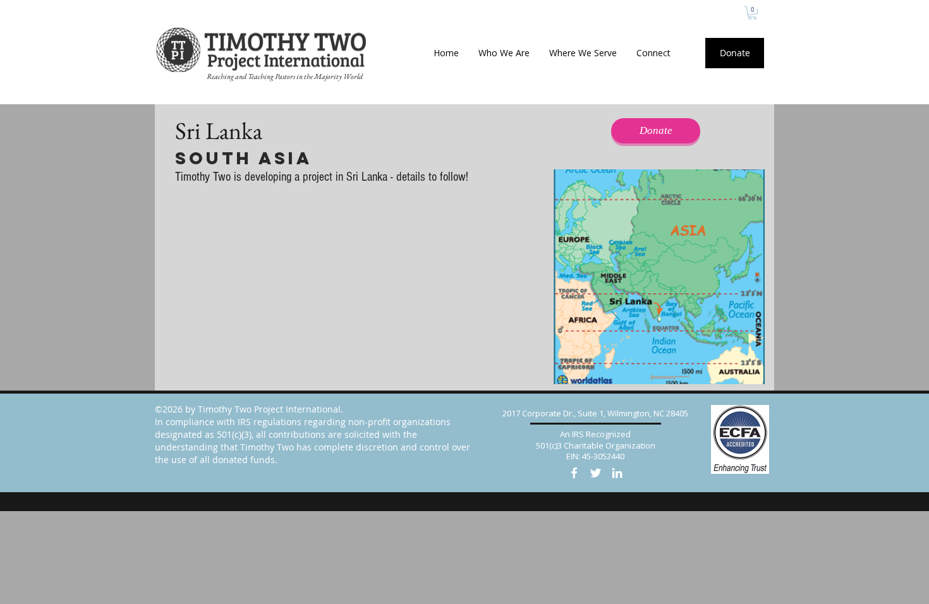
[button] (752, 13)
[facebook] (574, 473)
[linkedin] (617, 473)
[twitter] (595, 473)
